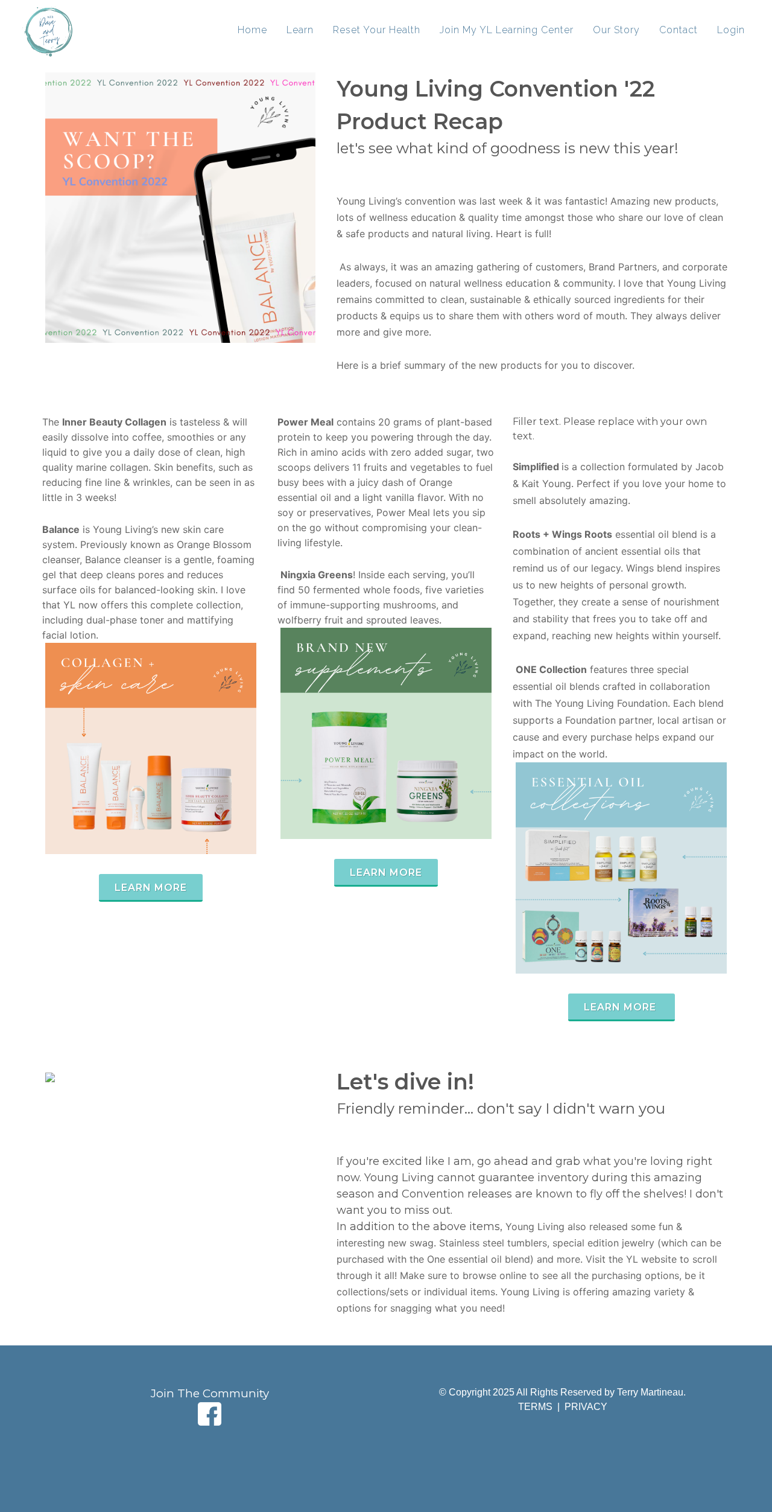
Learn (300, 30)
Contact (678, 30)
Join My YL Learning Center (507, 30)
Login (731, 30)
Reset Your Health (376, 30)
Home (252, 30)
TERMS (536, 1407)
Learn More (151, 887)
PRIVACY (586, 1407)
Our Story (616, 30)
